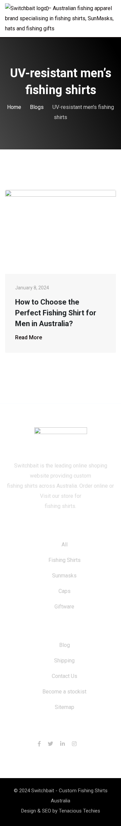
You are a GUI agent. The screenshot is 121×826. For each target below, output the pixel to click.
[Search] (100, 10)
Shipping (64, 660)
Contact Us (64, 676)
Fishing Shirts (64, 560)
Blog (64, 645)
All (65, 544)
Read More (28, 337)
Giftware (64, 606)
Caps (64, 591)
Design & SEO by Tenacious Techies (60, 811)
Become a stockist (64, 691)
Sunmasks (64, 575)
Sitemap (64, 707)
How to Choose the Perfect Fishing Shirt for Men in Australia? (55, 313)
